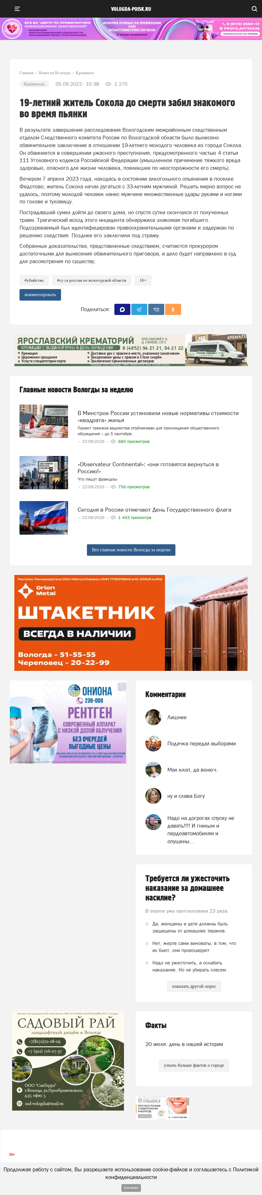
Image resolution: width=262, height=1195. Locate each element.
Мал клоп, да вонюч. (192, 770)
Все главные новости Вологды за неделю (131, 549)
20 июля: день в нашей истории (184, 1044)
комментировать (40, 294)
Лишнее (177, 717)
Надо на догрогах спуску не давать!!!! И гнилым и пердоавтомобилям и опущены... (200, 830)
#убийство (34, 280)
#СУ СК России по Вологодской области (91, 280)
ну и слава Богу (186, 796)
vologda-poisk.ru (131, 9)
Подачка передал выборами (201, 743)
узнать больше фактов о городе (194, 1065)
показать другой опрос (194, 986)
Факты (155, 1025)
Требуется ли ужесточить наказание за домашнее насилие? (187, 888)
